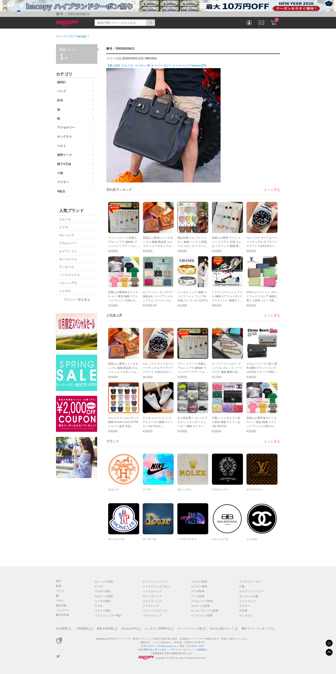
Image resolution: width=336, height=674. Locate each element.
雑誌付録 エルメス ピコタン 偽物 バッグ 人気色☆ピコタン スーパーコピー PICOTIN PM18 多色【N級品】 (192, 246)
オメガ (98, 586)
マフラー (244, 605)
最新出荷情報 (105, 628)
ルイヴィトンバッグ (155, 581)
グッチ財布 (198, 596)
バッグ (60, 590)
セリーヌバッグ (152, 596)
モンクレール (116, 539)
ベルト (60, 600)
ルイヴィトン (254, 489)
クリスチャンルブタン (156, 586)
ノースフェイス (187, 539)
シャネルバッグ (152, 591)
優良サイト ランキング (256, 628)
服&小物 (61, 605)
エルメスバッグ (152, 601)
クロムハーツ (220, 489)
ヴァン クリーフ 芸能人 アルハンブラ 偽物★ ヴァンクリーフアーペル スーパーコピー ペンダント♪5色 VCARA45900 (123, 246)
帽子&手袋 (62, 615)
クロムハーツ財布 (202, 601)
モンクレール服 (248, 596)
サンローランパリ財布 (204, 610)
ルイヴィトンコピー (251, 591)
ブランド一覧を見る (76, 299)
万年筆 (243, 610)
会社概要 (61, 628)
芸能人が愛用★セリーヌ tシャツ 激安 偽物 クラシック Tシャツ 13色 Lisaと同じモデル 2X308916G (123, 300)
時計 (58, 581)
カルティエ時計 (104, 596)
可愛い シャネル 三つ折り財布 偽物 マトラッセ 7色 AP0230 (226, 422)
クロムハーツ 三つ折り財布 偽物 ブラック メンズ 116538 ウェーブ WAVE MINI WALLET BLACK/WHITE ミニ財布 (261, 372)
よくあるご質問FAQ (157, 628)
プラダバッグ (151, 605)
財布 (58, 586)
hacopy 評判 (129, 628)
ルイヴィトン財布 (202, 615)
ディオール (149, 539)
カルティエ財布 (200, 605)
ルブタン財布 (199, 586)
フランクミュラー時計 (108, 615)
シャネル (251, 539)
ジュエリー (63, 610)
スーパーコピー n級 (189, 628)
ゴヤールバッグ (152, 615)
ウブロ (98, 605)
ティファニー (247, 601)
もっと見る (272, 189)
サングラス (246, 615)
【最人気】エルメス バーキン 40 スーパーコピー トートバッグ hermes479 (156, 65)
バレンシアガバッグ (155, 610)
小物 (242, 586)
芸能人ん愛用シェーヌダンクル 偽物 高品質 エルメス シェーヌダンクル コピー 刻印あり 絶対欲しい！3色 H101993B (158, 246)
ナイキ (147, 489)
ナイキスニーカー (250, 581)
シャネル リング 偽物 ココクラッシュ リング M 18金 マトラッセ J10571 (192, 296)
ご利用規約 (82, 628)
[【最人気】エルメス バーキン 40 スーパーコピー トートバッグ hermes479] (163, 180)
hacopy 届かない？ (222, 628)
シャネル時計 (102, 601)
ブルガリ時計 (102, 591)
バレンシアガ (220, 539)
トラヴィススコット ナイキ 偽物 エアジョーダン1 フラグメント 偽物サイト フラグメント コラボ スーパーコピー (227, 300)
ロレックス (184, 489)
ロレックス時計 (104, 581)
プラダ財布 (198, 591)
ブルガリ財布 (199, 581)
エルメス (113, 489)
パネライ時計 (102, 610)
